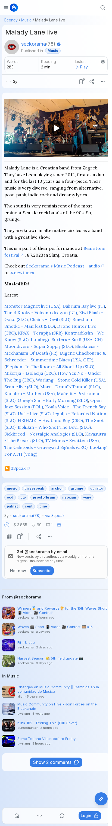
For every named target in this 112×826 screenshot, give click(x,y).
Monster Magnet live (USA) (32, 306)
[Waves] (39, 815)
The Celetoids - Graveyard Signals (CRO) (46, 447)
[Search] (103, 7)
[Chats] (62, 815)
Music (26, 20)
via (55, 515)
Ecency (11, 20)
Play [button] (84, 67)
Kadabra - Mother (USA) (29, 393)
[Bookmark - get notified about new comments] (81, 81)
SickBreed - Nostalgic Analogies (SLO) (43, 434)
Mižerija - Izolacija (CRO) (30, 373)
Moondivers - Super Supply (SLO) (38, 346)
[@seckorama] (11, 47)
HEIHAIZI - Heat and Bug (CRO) (50, 420)
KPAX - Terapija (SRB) (40, 333)
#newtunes (22, 272)
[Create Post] (101, 798)
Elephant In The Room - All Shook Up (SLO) (50, 366)
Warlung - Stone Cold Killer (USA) (70, 380)
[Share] (92, 81)
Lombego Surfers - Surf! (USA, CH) (66, 339)
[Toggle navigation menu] (6, 7)
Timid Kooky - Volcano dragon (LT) (40, 312)
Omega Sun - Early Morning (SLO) (53, 400)
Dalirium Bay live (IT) (84, 306)
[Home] (17, 815)
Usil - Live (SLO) (34, 413)
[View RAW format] (9, 536)
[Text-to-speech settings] (103, 61)
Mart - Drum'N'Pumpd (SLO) (70, 386)
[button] (6, 524)
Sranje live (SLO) (21, 386)
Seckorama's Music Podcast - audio (63, 266)
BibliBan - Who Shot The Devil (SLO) (54, 427)
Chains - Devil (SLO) (50, 319)
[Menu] (103, 81)
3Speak (18, 468)
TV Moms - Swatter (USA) (72, 440)
